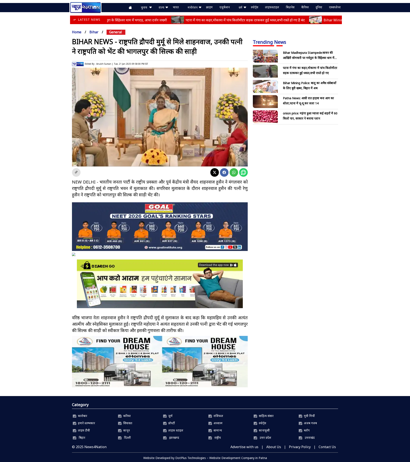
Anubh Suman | (104, 63)
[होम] (85, 7)
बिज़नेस (290, 7)
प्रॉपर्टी (171, 423)
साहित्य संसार (265, 416)
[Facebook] (224, 172)
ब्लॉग (306, 430)
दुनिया (319, 7)
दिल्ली (126, 438)
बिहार (80, 438)
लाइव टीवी (83, 430)
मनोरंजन (193, 7)
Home (76, 32)
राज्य (162, 7)
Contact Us (327, 447)
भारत (176, 7)
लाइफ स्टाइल (175, 430)
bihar (93, 32)
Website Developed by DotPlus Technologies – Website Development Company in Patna (205, 458)
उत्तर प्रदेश (264, 438)
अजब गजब (309, 423)
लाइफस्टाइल (272, 7)
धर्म (241, 7)
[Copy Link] (76, 172)
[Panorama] (160, 361)
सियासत (127, 423)
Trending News (269, 42)
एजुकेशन (225, 7)
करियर (126, 416)
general (115, 32)
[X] (214, 172)
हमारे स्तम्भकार (85, 423)
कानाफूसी (263, 430)
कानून (126, 430)
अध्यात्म (217, 423)
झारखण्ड (173, 438)
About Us (273, 447)
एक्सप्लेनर (335, 7)
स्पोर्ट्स (254, 7)
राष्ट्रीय (216, 438)
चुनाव (145, 7)
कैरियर (305, 7)
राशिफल (217, 416)
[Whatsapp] (234, 172)
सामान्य (217, 430)
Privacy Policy (300, 447)
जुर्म (170, 416)
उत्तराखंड (308, 438)
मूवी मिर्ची (308, 416)
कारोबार (81, 416)
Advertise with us (244, 447)
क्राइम (209, 7)
